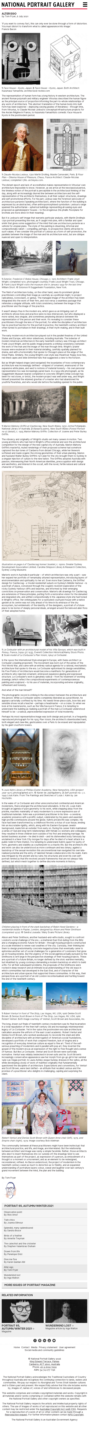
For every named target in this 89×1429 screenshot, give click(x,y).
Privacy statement (48, 1347)
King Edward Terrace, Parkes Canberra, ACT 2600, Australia (44, 1363)
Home (17, 1347)
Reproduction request (16, 1414)
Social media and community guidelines (44, 1350)
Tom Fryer (10, 16)
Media (34, 1347)
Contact (25, 1347)
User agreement (67, 1347)
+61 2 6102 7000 (48, 1367)
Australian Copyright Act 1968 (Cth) (58, 1409)
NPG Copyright (76, 1414)
